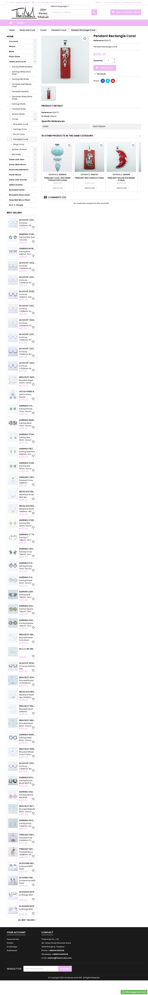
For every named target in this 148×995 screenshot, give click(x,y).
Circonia (13, 41)
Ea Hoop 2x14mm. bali (27, 663)
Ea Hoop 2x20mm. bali (27, 291)
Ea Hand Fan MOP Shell (27, 877)
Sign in (117, 2)
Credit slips (12, 946)
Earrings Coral (20, 129)
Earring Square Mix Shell (27, 792)
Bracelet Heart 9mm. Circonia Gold (27, 720)
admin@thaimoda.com (51, 2)
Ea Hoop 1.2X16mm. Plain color (27, 334)
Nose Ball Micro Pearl (19, 200)
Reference (99, 40)
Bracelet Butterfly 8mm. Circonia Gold (27, 806)
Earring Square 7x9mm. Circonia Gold (27, 606)
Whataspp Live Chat (135, 992)
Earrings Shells (19, 104)
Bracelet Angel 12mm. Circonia (27, 377)
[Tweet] (108, 81)
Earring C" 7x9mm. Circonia (27, 534)
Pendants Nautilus (20, 91)
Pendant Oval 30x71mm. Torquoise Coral (57, 179)
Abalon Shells (18, 114)
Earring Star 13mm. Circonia (27, 463)
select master (16, 184)
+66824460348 (22, 2)
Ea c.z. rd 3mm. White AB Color (27, 649)
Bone (11, 51)
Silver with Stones (18, 179)
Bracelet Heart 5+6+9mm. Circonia (27, 634)
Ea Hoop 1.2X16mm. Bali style (27, 348)
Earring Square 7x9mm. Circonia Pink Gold (27, 620)
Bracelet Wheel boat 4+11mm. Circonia (27, 749)
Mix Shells (16, 154)
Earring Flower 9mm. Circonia (27, 577)
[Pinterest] (113, 81)
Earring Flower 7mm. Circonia (27, 406)
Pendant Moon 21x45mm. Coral (121, 179)
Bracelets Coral (20, 124)
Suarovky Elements (18, 169)
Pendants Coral (20, 139)
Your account (16, 932)
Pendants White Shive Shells (22, 97)
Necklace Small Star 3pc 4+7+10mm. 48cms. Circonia (27, 491)
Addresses (12, 950)
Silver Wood (15, 174)
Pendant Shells (19, 109)
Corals (15, 119)
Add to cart (104, 67)
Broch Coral (19, 134)
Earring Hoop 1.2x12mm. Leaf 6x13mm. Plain (27, 820)
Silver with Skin (16, 159)
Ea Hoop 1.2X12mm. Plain (27, 220)
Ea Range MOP (26, 892)
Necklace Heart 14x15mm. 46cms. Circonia (27, 506)
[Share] (103, 81)
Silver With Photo (17, 164)
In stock (45, 116)
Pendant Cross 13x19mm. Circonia (27, 477)
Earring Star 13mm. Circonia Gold (27, 520)
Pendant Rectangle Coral (89, 177)
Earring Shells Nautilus (22, 66)
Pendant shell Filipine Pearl (22, 85)
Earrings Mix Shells (20, 79)
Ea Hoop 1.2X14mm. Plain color (27, 277)
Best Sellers (14, 212)
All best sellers (27, 920)
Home (20, 22)
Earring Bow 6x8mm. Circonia (27, 248)
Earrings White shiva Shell (21, 72)
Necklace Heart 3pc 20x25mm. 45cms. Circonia (27, 692)
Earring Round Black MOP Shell (27, 777)
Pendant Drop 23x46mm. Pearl (27, 835)
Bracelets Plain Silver (19, 195)
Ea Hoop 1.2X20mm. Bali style (27, 263)
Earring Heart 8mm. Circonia (27, 734)
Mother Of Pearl (19, 149)
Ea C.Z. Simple (16, 205)
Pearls (12, 46)
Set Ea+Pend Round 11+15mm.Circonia (27, 391)
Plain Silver (14, 56)
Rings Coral (18, 144)
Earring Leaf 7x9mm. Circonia (27, 592)
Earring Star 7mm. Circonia (27, 234)
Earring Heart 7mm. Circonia (27, 420)
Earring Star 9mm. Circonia (27, 434)
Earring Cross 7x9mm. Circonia (27, 549)
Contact (47, 932)
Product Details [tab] (52, 105)
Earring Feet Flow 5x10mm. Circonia (27, 449)
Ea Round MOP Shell (27, 863)
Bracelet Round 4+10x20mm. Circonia (27, 677)
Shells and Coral (17, 61)
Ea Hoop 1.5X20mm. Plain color (27, 320)
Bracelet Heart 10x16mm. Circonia (27, 706)
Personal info (13, 939)
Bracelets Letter (17, 189)
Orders (10, 943)
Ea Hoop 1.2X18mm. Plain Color (27, 306)
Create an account (132, 2)
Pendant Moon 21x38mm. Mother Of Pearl (27, 849)
